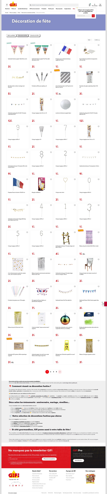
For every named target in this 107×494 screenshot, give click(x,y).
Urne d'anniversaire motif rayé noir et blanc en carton (64, 86)
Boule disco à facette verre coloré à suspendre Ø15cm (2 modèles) (64, 328)
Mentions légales (58, 492)
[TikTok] (22, 485)
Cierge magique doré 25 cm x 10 (39, 113)
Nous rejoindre (69, 475)
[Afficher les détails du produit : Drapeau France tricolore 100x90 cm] (18, 184)
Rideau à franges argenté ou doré (87, 354)
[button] (89, 5)
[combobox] (54, 5)
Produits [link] (44, 8)
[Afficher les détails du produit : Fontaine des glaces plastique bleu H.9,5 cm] (89, 77)
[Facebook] (10, 485)
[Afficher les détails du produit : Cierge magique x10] (41, 131)
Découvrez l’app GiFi (53, 475)
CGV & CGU (50, 492)
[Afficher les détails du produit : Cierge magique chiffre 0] (89, 184)
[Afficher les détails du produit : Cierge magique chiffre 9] (18, 131)
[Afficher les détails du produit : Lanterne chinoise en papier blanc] (65, 104)
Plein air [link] (14, 8)
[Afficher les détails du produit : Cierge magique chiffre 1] (65, 210)
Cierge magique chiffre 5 (14, 246)
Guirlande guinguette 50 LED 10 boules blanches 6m (88, 113)
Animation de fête (34, 35)
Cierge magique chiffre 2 (61, 166)
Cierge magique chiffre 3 (85, 219)
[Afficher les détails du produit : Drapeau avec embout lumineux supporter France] (65, 50)
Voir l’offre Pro (78, 460)
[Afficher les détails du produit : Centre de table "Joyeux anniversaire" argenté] (41, 319)
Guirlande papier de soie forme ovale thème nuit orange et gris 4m (40, 355)
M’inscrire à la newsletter (49, 459)
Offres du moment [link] (35, 8)
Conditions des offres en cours (39, 483)
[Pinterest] (19, 485)
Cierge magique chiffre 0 (85, 192)
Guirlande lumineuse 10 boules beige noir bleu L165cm (65, 246)
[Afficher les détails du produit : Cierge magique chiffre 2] (65, 157)
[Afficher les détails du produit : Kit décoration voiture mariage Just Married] (18, 77)
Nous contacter (35, 475)
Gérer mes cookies (77, 492)
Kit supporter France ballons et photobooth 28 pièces (39, 301)
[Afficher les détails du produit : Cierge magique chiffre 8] (41, 157)
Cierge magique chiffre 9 (14, 139)
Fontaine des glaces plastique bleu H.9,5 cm (88, 86)
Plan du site (44, 492)
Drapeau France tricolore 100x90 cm (16, 192)
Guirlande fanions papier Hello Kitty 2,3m (17, 59)
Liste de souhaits (36, 477)
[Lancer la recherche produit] (30, 5)
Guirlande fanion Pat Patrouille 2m (64, 300)
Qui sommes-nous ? (70, 473)
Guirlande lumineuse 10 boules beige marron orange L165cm (64, 274)
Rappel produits (35, 481)
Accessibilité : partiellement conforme (91, 492)
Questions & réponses (37, 473)
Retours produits (36, 479)
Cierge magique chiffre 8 (37, 166)
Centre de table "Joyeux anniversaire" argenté (40, 328)
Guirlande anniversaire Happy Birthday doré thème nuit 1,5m (17, 219)
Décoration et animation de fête (28, 12)
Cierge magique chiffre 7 (61, 139)
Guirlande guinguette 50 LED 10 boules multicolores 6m (17, 113)
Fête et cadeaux (13, 12)
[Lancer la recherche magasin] (93, 15)
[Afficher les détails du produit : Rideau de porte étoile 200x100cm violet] (89, 237)
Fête (19, 12)
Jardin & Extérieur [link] (23, 8)
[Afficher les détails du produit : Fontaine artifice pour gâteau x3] (41, 77)
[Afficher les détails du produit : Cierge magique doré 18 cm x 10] (89, 131)
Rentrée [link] (7, 8)
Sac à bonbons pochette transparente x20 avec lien (88, 59)
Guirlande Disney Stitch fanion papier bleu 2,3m (89, 301)
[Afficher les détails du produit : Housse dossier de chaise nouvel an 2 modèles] (89, 264)
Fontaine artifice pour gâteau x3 (39, 86)
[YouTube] (16, 485)
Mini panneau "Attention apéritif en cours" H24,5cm (65, 355)
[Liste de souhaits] (27, 45)
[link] (44, 10)
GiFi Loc (50, 479)
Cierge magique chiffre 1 (61, 219)
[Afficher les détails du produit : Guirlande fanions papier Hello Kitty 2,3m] (18, 50)
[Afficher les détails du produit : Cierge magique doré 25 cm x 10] (41, 104)
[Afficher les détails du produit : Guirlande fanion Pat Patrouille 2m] (65, 292)
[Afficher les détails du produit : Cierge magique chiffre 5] (18, 237)
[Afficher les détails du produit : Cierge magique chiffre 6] (41, 237)
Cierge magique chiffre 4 (37, 219)
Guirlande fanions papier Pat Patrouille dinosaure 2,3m (41, 59)
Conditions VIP (52, 477)
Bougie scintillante (36, 192)
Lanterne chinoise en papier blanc (63, 113)
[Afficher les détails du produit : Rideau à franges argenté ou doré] (89, 346)
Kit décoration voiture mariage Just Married (16, 86)
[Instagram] (13, 485)
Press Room (68, 479)
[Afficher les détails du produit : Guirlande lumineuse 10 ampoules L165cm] (89, 157)
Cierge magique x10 (36, 139)
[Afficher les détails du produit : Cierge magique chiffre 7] (65, 131)
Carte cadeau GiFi (53, 473)
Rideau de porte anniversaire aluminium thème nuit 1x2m (41, 274)
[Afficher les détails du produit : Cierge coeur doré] (65, 184)
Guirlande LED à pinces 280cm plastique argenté (17, 355)
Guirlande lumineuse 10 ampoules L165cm (89, 166)
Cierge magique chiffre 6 (37, 246)
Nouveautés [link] (59, 8)
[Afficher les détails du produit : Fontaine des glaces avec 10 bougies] (18, 292)
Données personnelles (67, 492)
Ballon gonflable (11, 35)
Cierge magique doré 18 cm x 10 (86, 139)
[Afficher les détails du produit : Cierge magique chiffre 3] (89, 210)
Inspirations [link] (67, 8)
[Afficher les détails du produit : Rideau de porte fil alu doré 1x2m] (18, 319)
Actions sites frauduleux (37, 487)
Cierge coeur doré (60, 192)
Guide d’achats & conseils (37, 485)
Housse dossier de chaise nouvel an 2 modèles (88, 274)
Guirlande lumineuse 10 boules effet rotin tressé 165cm (17, 166)
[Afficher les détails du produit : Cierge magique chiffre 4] (41, 210)
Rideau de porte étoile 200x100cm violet (88, 246)
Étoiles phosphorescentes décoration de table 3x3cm (88, 328)
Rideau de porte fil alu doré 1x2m (15, 327)
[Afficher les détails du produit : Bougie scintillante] (41, 184)
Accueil (6, 12)
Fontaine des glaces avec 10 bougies (16, 300)
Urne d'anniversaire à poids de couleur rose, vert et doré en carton (17, 274)
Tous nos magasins (70, 477)
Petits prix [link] (51, 8)
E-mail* (10, 457)
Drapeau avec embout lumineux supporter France (63, 59)
